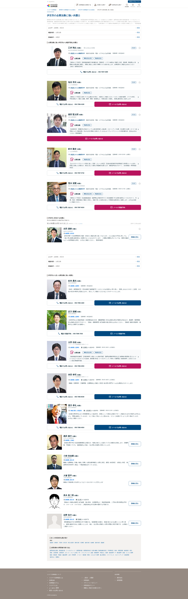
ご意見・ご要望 (88, 577)
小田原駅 (88, 410)
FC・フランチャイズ (84, 552)
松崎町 (92, 542)
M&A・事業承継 (118, 550)
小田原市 (79, 410)
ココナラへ (52, 1)
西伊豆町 (97, 542)
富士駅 (80, 499)
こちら (81, 223)
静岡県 (67, 233)
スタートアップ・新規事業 (122, 555)
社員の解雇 (94, 550)
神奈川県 (73, 410)
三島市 (72, 440)
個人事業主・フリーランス (107, 555)
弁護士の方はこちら (134, 1)
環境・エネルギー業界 (93, 555)
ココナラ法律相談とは (56, 577)
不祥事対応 (110, 550)
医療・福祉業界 (109, 552)
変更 (138, 28)
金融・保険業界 (95, 552)
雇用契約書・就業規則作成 (83, 550)
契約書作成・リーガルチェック (67, 550)
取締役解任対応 (102, 550)
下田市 (60, 542)
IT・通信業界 (118, 552)
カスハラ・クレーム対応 (71, 552)
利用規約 (86, 580)
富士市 (72, 460)
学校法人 (102, 552)
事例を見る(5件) (88, 352)
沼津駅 (85, 347)
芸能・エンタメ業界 (127, 552)
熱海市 (51, 542)
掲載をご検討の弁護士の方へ (93, 588)
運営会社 (119, 577)
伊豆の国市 (71, 542)
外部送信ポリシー (89, 585)
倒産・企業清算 (54, 552)
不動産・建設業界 (62, 555)
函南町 (102, 542)
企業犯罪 (61, 552)
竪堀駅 (80, 519)
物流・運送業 (53, 555)
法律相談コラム (54, 583)
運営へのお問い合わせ (56, 590)
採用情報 (119, 580)
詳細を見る (134, 237)
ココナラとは (53, 585)
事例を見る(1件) (88, 58)
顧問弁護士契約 (54, 550)
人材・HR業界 (72, 555)
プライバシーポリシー (90, 583)
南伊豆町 (87, 542)
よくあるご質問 (54, 588)
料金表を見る (98, 58)
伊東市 (56, 542)
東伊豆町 (77, 542)
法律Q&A (52, 580)
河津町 (82, 542)
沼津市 (77, 286)
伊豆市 (72, 53)
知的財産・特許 (128, 550)
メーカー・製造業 (81, 555)
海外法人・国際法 (54, 557)
